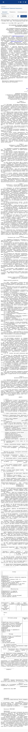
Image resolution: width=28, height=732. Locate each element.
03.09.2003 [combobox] (5, 16)
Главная (3, 6)
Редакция (4, 14)
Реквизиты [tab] (12, 12)
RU (23, 2)
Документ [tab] (4, 12)
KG (18, 2)
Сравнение (23, 16)
